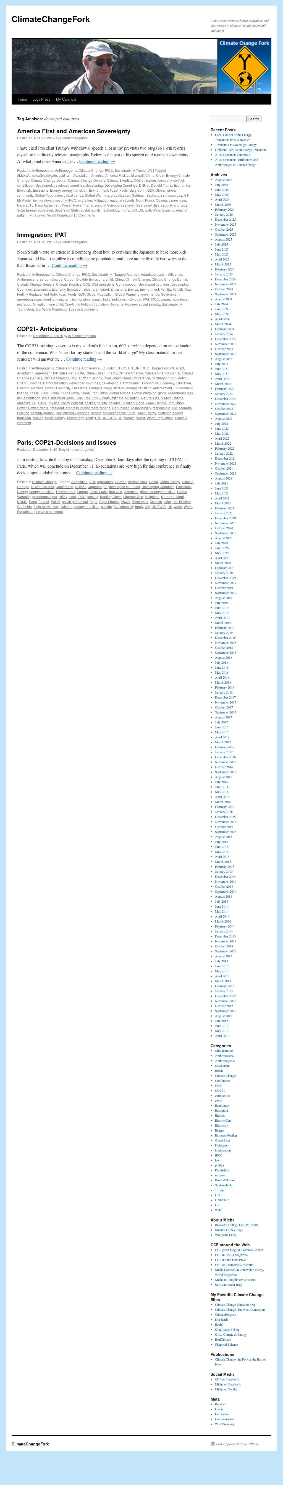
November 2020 (225, 523)
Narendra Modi (172, 496)
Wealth (129, 417)
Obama (161, 200)
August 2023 (223, 358)
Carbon (121, 481)
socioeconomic (114, 412)
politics (90, 402)
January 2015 (224, 871)
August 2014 (223, 896)
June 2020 (222, 548)
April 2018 (222, 677)
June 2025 (222, 249)
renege (105, 407)
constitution (25, 185)
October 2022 (224, 408)
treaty (89, 417)
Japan (165, 299)
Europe (82, 491)
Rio (174, 407)
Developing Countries (120, 185)
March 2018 (223, 682)
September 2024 (225, 294)
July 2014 (221, 901)
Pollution (128, 402)
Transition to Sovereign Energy (236, 144)
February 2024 (224, 329)
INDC (63, 496)
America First (115, 175)
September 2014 (225, 891)
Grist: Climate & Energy (231, 1334)
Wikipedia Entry (225, 1235)
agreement (43, 373)
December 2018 (225, 637)
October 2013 (224, 946)
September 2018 (225, 652)
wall (148, 210)
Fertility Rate (182, 289)
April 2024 (222, 319)
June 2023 (222, 368)
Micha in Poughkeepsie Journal (235, 1279)
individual (134, 299)
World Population (60, 215)
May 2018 (222, 672)
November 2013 (225, 941)
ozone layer (177, 200)
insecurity (60, 200)
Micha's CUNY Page (229, 1230)
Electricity (24, 190)
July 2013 (221, 961)
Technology (110, 210)
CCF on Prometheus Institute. (234, 1264)
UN (149, 170)
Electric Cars (223, 1120)
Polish (55, 501)
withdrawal (37, 215)
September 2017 (225, 712)
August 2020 (223, 538)
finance (22, 392)
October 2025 (224, 229)
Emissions (40, 190)
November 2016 (225, 762)
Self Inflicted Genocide (73, 412)
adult (162, 274)
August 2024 (223, 299)
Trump (141, 170)
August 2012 (223, 1016)
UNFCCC (142, 368)
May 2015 (222, 851)
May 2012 (222, 1030)
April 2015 (222, 856)
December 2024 (225, 279)
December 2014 (225, 876)
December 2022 (225, 398)
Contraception (126, 284)
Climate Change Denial (48, 180)
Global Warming (97, 195)
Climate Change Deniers (86, 180)
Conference (91, 368)
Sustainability (125, 170)
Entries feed (222, 1414)
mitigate (117, 397)
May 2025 (222, 254)
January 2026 (224, 214)
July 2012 (221, 1020)
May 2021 (222, 493)
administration (224, 1050)
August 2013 (223, 956)
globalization (120, 195)
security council (42, 412)
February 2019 (224, 627)
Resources (140, 501)
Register (220, 1404)
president (57, 407)
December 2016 (225, 757)
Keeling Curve (111, 496)
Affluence (175, 274)
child (109, 279)
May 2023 (222, 373)
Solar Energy (26, 210)
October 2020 (224, 528)
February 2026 (224, 209)
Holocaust (221, 1145)
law (217, 1160)
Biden (219, 1070)
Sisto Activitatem (45, 506)
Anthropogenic (66, 170)
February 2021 (224, 508)
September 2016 (225, 772)
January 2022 (224, 453)
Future (54, 392)
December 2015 (225, 816)
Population (99, 304)
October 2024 (224, 289)
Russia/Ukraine (225, 1180)
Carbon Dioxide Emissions (84, 279)
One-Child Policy (77, 304)
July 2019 (221, 602)
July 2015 (221, 841)
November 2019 (225, 582)
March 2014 (223, 921)
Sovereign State (67, 210)
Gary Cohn (137, 190)
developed (44, 185)
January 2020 (224, 572)
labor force (180, 299)
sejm (167, 501)
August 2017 (223, 717)
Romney (131, 304)
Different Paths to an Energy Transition (240, 149)
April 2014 (222, 916)
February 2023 (224, 388)
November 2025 (225, 224)
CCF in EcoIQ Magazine (231, 1254)
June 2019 (222, 607)
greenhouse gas (170, 195)
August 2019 (223, 597)
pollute (102, 402)
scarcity (100, 205)
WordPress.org (225, 1424)
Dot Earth (221, 1319)
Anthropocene (42, 170)
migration (85, 200)
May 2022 (222, 433)
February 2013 (224, 986)
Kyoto (105, 397)
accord (169, 368)
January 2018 (224, 692)
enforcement (162, 387)
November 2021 (225, 463)
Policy (65, 402)
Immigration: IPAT (42, 234)
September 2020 (225, 533)
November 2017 (225, 702)
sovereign (45, 210)
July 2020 (221, 543)
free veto (115, 491)
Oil (34, 402)
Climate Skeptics (119, 180)
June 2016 (222, 787)
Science (113, 205)
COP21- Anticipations (47, 328)
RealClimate (223, 1339)
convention (179, 378)
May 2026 (222, 194)
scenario (185, 407)
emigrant (102, 289)
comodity (165, 180)
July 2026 (221, 184)
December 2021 (225, 458)
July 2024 (221, 304)
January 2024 (224, 334)
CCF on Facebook (227, 1379)
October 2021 (224, 468)
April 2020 (222, 558)
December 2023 (225, 339)
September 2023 (225, 353)
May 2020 (222, 553)
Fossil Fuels (119, 190)
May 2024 (222, 314)
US (140, 210)
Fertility (166, 289)
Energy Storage (113, 387)
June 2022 (222, 428)
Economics (182, 185)
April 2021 (222, 498)
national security (122, 200)
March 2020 (223, 563)
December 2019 (225, 577)
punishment (89, 407)
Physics (53, 402)
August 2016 (223, 777)
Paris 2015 (25, 205)
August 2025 (223, 239)
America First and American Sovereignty (73, 131)
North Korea (145, 200)
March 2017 (223, 742)
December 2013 (225, 936)
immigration (42, 200)
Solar (131, 412)
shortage (180, 205)
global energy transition (157, 491)
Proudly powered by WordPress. (237, 1444)
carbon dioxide (51, 279)
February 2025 (224, 269)
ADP (92, 481)
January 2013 (224, 991)
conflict (178, 180)
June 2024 (222, 309)
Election (23, 387)
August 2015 (223, 836)
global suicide (119, 392)
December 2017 (225, 697)
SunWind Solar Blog (228, 1284)
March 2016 (223, 801)
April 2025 (222, 259)
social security (149, 304)
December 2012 (225, 996)
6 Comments (85, 215)
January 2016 (224, 811)
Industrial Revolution (66, 397)
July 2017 (221, 722)
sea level (128, 205)
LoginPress (42, 99)
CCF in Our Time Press (230, 1259)
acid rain (65, 175)
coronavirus (222, 1095)
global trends (73, 195)
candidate (76, 373)
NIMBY (166, 397)
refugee (220, 1175)
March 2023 (223, 383)
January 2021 (224, 513)
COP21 (22, 383)
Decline (35, 383)
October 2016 (224, 767)
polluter (114, 402)
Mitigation (101, 200)
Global (161, 190)
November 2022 (225, 403)
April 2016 (222, 796)
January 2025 (224, 274)
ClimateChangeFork (51, 19)
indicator (118, 299)
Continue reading (97, 161)
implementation (28, 397)
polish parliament (75, 501)
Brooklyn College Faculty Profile (236, 1225)
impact (96, 299)
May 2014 (222, 911)
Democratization (55, 383)
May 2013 (222, 971)
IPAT (146, 299)
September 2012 (225, 1011)
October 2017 (224, 707)
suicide (38, 417)
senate (96, 412)
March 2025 (223, 264)
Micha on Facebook (228, 1384)
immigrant (63, 299)
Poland (43, 501)
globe (162, 392)
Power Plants (83, 205)
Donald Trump (161, 185)
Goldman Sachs (144, 195)
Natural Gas (150, 397)
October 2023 (224, 348)
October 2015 (224, 826)
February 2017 (224, 747)
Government (170, 294)
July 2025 (221, 244)
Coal (107, 378)
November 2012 (225, 1001)
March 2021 (223, 503)
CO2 (86, 284)
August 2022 (223, 418)
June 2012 (222, 1025)
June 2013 (222, 966)
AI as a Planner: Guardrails (233, 154)
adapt (179, 368)
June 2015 (222, 846)
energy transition (74, 190)
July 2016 (221, 782)
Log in (219, 1409)
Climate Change (91, 170)
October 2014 (224, 886)
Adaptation (81, 175)
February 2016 (224, 806)
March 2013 (223, 981)
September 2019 (225, 592)
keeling (92, 496)
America (97, 175)
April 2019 (222, 617)
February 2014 (224, 926)
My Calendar (66, 99)
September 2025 (225, 234)
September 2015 (225, 831)
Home (22, 99)
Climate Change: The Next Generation (240, 1309)
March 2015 (223, 861)
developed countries (69, 185)
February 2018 (224, 687)
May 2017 (222, 732)
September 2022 (225, 413)
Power (66, 205)
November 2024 (225, 284)
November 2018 (225, 642)
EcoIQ (219, 1324)
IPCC (109, 170)
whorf (178, 506)
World (140, 417)
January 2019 (224, 632)
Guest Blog (222, 1140)
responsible (161, 407)
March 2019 (223, 622)
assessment (222, 1065)
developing (94, 185)
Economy (58, 289)
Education (74, 289)
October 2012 (224, 1006)
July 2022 (221, 423)
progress (72, 407)
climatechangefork (74, 138)
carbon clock (137, 481)
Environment (98, 190)
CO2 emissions (145, 180)
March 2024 (223, 324)
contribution (160, 378)
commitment (121, 378)
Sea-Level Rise (147, 205)
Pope (140, 402)
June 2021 (222, 488)
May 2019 (222, 612)
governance (150, 294)
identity (48, 299)
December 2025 (225, 219)
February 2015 (224, 866)
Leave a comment (84, 309)
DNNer (144, 185)
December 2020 (225, 518)
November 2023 (225, 344)
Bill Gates (60, 373)
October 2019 (224, 587)
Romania (116, 304)
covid (218, 1100)
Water (218, 1210)
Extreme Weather (226, 1135)
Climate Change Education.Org (235, 1304)
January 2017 (224, 752)
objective (24, 402)
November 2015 (225, 821)
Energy (55, 190)
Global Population (48, 195)
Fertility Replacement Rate (37, 294)
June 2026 (222, 189)
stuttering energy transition (79, 506)
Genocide (131, 491)
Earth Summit (130, 383)
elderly (89, 289)
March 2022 (223, 443)
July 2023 (221, 363)
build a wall (135, 175)
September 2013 (225, 951)
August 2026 (223, 179)
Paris (42, 402)
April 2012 (222, 1035)
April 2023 (222, 378)
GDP (150, 190)
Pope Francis (156, 402)
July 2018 (221, 662)
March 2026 (223, 204)
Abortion (133, 274)
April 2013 (222, 976)
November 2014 (225, 881)
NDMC (22, 501)
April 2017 (222, 737)
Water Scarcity (163, 210)
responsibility (141, 407)
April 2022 (222, 438)
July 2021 (221, 483)
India (107, 299)
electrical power (42, 387)
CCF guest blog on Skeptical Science (239, 1249)
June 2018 (222, 667)
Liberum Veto (133, 496)
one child (56, 304)
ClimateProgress (226, 1314)
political (77, 402)
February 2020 (224, 568)
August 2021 (223, 478)
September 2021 (225, 473)
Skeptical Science (226, 1344)
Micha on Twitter (226, 1389)
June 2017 (222, 727)
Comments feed (225, 1419)
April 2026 (222, 199)
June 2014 (222, 906)
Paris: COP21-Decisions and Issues (66, 442)
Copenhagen (98, 486)
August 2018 (223, 657)
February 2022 (224, 448)
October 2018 (224, 647)
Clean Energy (166, 175)
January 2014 (224, 931)
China (149, 175)
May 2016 (222, 792)
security (166, 205)
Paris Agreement (47, 205)
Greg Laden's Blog (227, 1329)
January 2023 (224, 393)
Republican (121, 407)
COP (218, 1085)
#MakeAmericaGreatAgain (37, 175)
